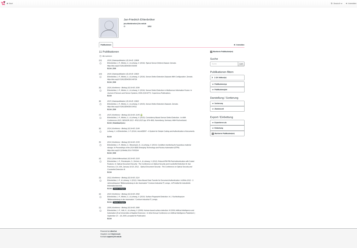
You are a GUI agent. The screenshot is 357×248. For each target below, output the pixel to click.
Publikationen (106, 45)
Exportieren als (220, 123)
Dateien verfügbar (119, 188)
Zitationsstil (219, 109)
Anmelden (240, 45)
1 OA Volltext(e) (220, 78)
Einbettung (218, 128)
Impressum (115, 234)
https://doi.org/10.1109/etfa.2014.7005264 (123, 150)
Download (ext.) (119, 123)
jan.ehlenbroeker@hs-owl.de (135, 24)
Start (11, 3)
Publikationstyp (220, 84)
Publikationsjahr (220, 90)
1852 (149, 26)
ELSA (109, 68)
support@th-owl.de (114, 237)
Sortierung (218, 103)
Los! (241, 64)
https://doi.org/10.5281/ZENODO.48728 (122, 79)
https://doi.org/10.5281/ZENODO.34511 (122, 107)
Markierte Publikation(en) (222, 52)
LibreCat (113, 231)
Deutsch (337, 3)
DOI (114, 68)
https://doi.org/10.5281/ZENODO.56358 (122, 66)
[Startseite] (2, 3)
